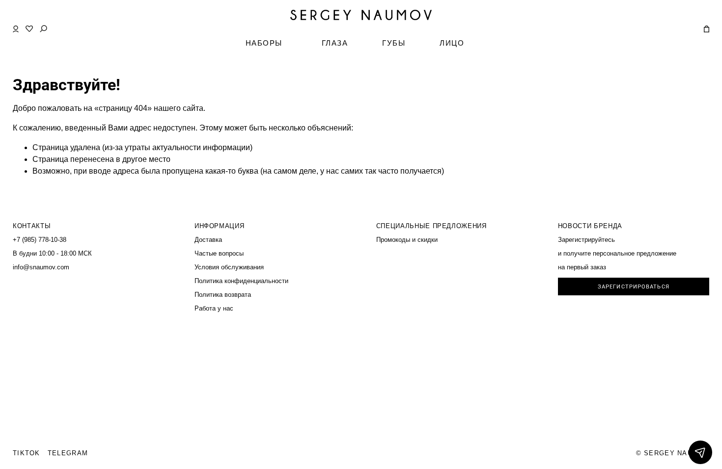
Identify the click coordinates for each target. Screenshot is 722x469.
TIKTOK (26, 453)
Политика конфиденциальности (241, 281)
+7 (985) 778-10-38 (39, 239)
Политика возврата (222, 294)
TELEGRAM (68, 453)
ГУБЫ (393, 43)
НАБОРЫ (264, 43)
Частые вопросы (219, 253)
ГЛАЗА (335, 43)
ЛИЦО (452, 43)
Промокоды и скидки (407, 239)
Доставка (208, 239)
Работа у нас (213, 308)
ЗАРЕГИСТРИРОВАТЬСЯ (633, 287)
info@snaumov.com (41, 267)
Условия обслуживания (229, 267)
